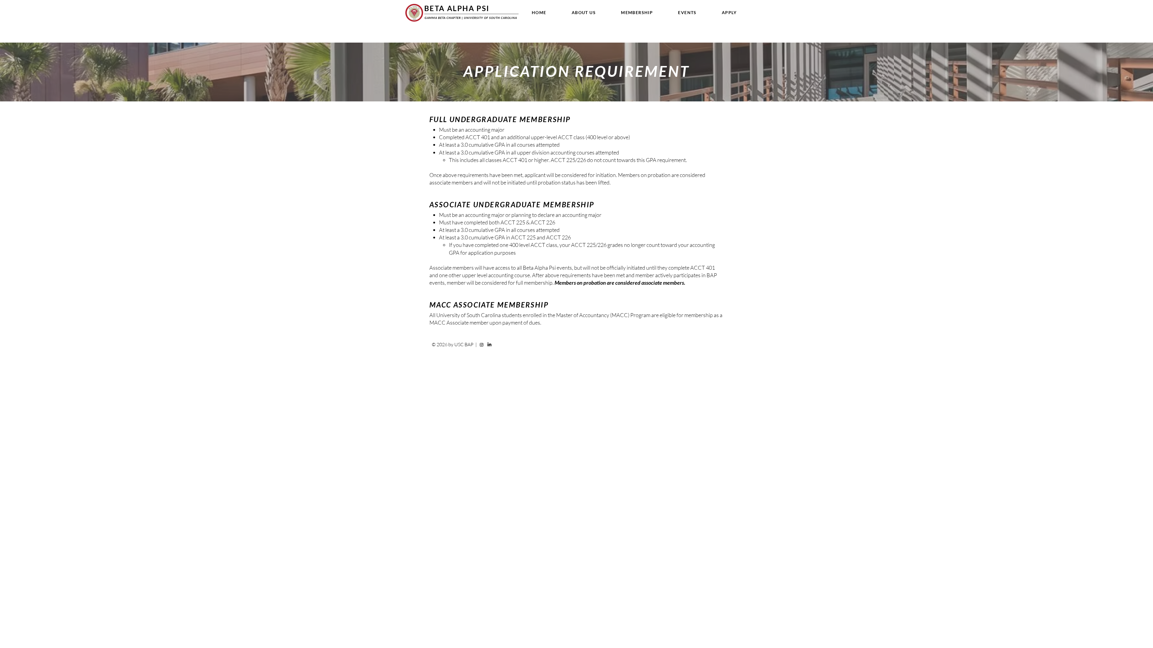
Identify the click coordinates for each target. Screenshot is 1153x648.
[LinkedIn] (489, 344)
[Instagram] (481, 344)
